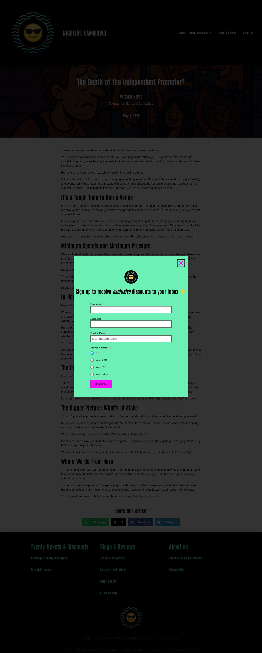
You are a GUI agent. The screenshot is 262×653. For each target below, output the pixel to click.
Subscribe (101, 384)
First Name (96, 304)
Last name (95, 318)
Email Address (98, 333)
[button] (181, 263)
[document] (131, 326)
